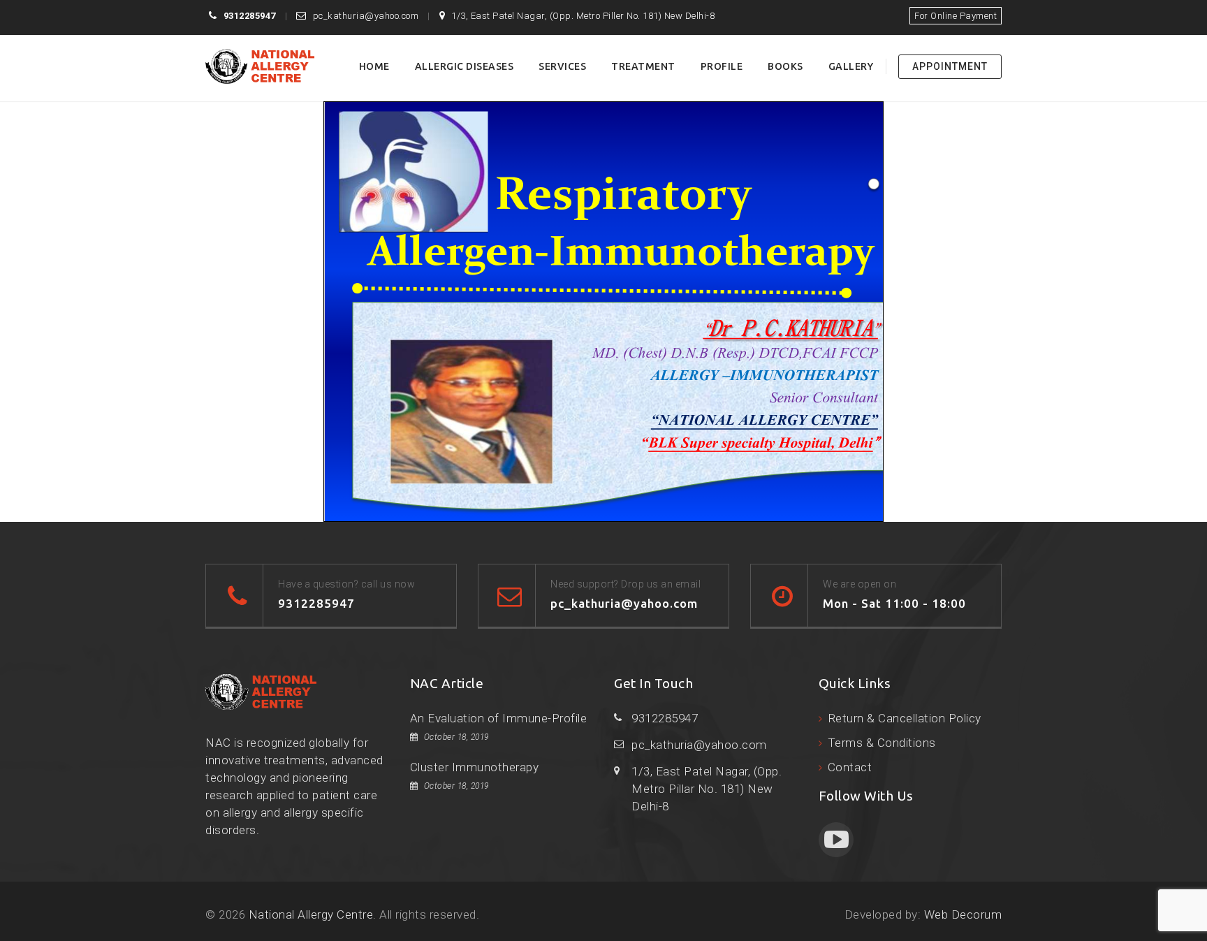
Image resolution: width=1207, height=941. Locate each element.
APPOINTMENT (950, 66)
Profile (722, 66)
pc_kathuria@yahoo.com (366, 15)
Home (374, 66)
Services (562, 66)
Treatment (643, 66)
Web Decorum (963, 914)
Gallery (851, 66)
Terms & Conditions (882, 743)
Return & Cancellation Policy (904, 718)
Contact (850, 767)
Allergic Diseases (464, 66)
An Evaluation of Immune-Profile (498, 718)
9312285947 (250, 15)
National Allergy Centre (311, 914)
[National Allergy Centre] (260, 66)
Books (785, 66)
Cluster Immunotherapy (474, 767)
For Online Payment (955, 15)
